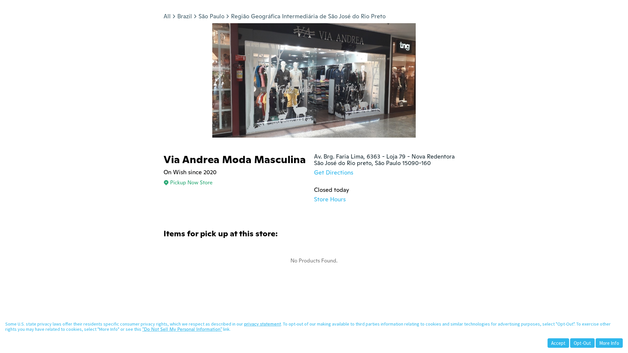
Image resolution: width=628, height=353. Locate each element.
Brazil (184, 16)
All (167, 16)
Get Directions (333, 172)
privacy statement (262, 324)
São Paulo (211, 16)
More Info (609, 343)
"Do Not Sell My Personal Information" (182, 329)
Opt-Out (582, 343)
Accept (558, 343)
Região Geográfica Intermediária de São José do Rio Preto (308, 16)
